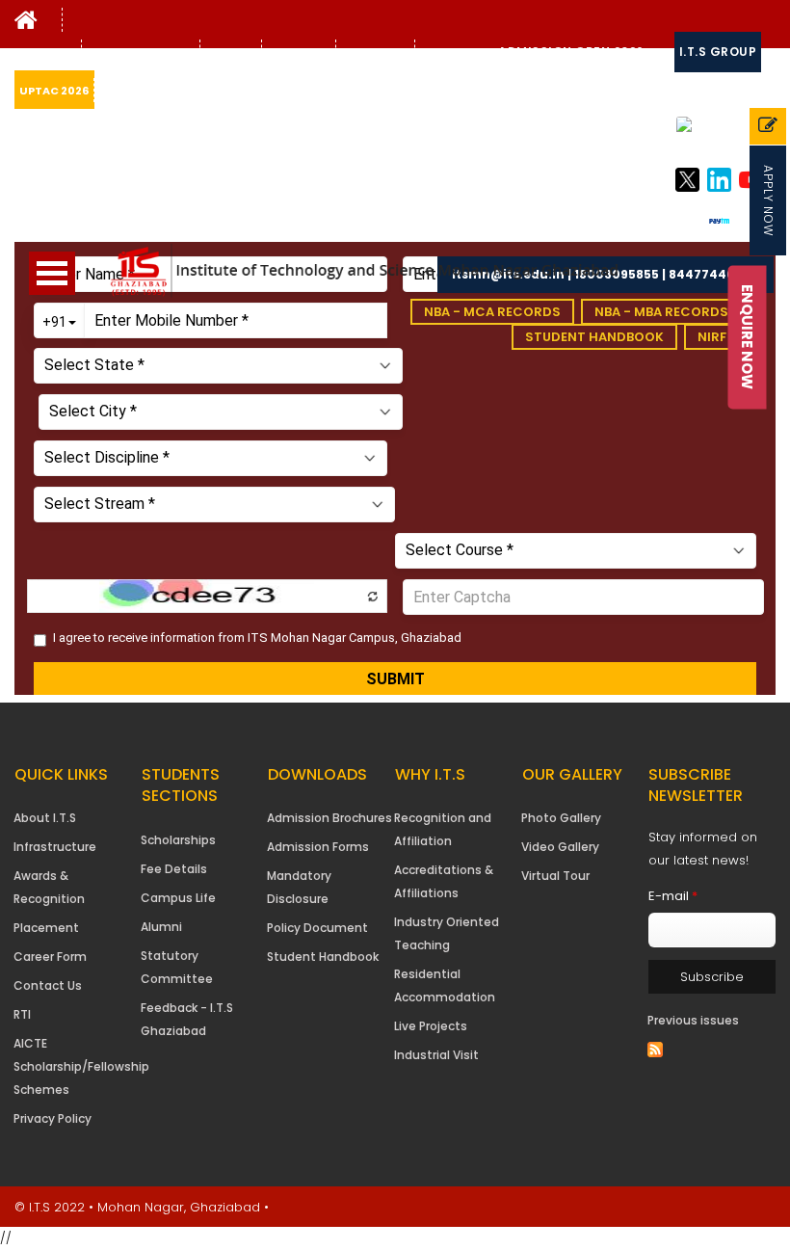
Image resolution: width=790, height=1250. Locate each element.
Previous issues (693, 1020)
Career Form (50, 956)
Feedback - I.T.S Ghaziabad (187, 1019)
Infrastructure (54, 846)
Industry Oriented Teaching (446, 933)
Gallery (228, 52)
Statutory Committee (177, 967)
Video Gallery (560, 846)
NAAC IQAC (298, 52)
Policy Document (317, 927)
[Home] (26, 24)
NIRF (712, 337)
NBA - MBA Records (661, 312)
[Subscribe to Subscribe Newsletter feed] (655, 1049)
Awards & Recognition (49, 887)
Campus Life (178, 898)
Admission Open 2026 (571, 51)
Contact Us (375, 52)
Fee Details (174, 869)
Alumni (161, 926)
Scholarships (178, 840)
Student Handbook (594, 337)
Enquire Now (748, 336)
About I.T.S (44, 818)
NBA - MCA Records (492, 312)
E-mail (673, 896)
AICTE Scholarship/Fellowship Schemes (81, 1066)
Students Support (141, 52)
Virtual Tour (555, 875)
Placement (46, 927)
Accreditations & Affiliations (443, 881)
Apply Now (768, 200)
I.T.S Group (718, 51)
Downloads (454, 52)
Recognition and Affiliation (442, 829)
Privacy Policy (52, 1118)
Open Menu (52, 273)
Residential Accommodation (444, 985)
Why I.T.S (45, 52)
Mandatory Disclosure (299, 887)
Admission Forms (318, 846)
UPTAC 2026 (54, 90)
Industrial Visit (436, 1055)
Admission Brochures (329, 818)
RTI (22, 1014)
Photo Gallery (561, 818)
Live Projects (430, 1026)
